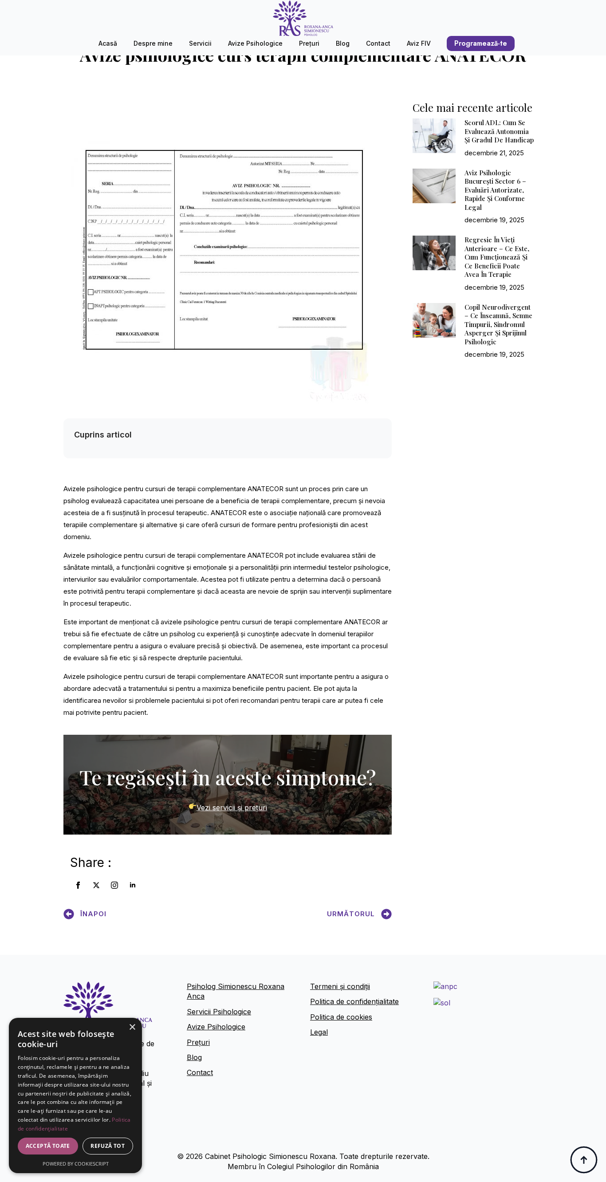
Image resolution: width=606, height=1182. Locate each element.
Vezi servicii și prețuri (232, 807)
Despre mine (153, 43)
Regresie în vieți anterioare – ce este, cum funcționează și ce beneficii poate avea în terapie (496, 257)
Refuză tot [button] (108, 1146)
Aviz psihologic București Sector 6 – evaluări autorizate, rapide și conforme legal (495, 190)
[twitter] (96, 885)
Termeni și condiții (340, 986)
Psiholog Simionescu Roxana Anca (235, 991)
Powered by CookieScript (76, 1163)
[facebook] (78, 885)
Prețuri (309, 43)
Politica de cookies (341, 1017)
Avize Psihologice (255, 43)
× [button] (132, 1027)
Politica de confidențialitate (354, 1001)
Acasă (107, 43)
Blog (343, 43)
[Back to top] (584, 1160)
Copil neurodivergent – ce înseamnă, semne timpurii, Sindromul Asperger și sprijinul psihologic (498, 324)
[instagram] (114, 885)
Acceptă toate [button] (48, 1146)
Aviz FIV (419, 43)
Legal (319, 1032)
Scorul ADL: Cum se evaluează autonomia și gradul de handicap (499, 131)
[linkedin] (133, 885)
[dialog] (75, 1095)
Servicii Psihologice (219, 1011)
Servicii (200, 43)
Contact (378, 43)
